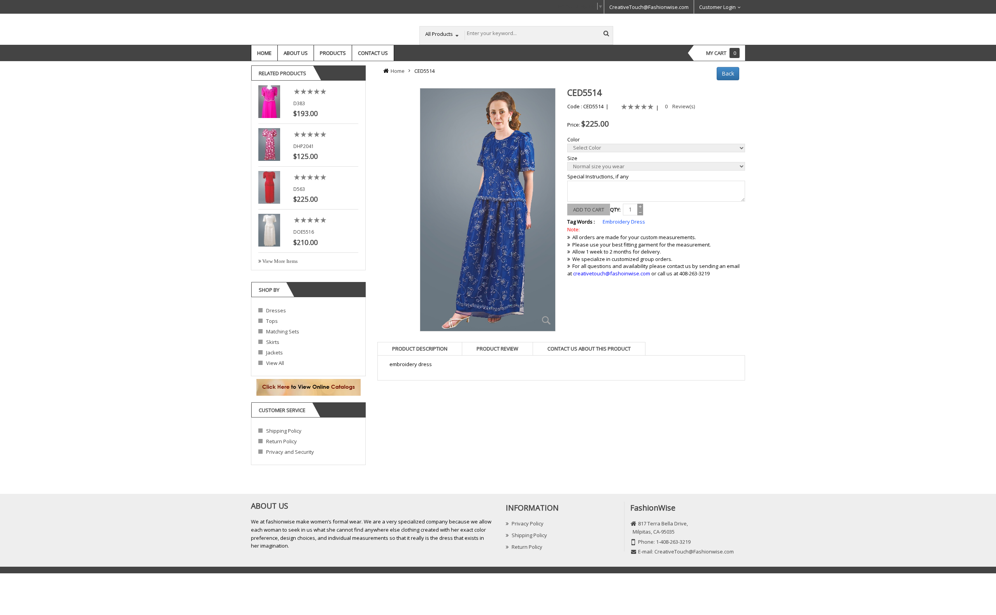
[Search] (606, 33)
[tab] (419, 348)
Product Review (497, 348)
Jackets (274, 352)
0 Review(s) (680, 106)
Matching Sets (282, 331)
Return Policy (281, 441)
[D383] (269, 100)
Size (572, 158)
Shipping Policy (284, 430)
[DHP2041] (269, 143)
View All (275, 363)
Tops (272, 320)
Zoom (546, 320)
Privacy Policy (528, 523)
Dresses (276, 310)
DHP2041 (303, 146)
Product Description (419, 348)
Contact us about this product (589, 348)
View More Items (279, 261)
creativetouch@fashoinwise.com (611, 273)
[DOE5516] (269, 229)
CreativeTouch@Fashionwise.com (649, 7)
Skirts (272, 341)
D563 (299, 189)
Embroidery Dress (624, 221)
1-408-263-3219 (673, 541)
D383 (299, 103)
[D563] (269, 186)
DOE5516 (303, 232)
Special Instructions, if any (598, 176)
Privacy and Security (290, 451)
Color (573, 139)
